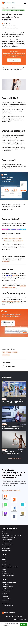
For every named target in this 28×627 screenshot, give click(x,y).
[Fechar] (1, 623)
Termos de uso (5, 603)
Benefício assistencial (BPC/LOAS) (10, 567)
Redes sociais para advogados (9, 582)
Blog (11, 8)
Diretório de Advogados (7, 301)
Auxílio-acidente (6, 548)
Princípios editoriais (7, 598)
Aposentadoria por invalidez (9, 537)
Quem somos (5, 596)
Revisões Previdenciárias (8, 575)
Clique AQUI (15, 275)
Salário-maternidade (7, 541)
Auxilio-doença (5, 533)
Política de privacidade (7, 605)
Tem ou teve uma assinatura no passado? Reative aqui (11, 491)
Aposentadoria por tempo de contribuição (12, 535)
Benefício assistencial (7, 539)
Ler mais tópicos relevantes (14, 458)
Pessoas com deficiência (7, 573)
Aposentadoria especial (7, 544)
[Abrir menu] (25, 3)
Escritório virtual (6, 591)
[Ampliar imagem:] (14, 229)
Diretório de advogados (7, 588)
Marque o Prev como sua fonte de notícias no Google (14, 10)
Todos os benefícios (6, 550)
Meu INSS (4, 569)
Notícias (4, 557)
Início (7, 8)
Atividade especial (6, 565)
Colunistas (4, 559)
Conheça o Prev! (14, 60)
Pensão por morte (6, 546)
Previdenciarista (10, 24)
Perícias (4, 571)
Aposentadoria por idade (8, 531)
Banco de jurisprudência (7, 586)
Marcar (24, 624)
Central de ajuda (6, 601)
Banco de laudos (6, 584)
